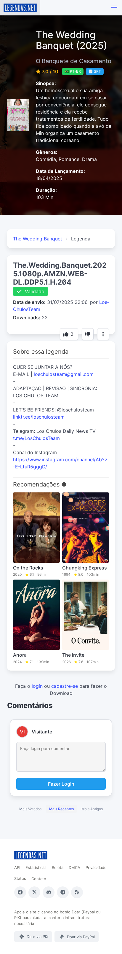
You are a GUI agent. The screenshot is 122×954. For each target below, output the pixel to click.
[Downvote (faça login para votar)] (88, 334)
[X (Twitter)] (34, 892)
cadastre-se (64, 686)
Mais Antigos (92, 809)
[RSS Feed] (77, 892)
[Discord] (48, 892)
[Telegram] (63, 892)
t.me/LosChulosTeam (36, 438)
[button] (114, 8)
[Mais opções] (103, 334)
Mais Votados (30, 809)
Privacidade (96, 867)
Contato (38, 878)
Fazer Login (61, 784)
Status (20, 878)
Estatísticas (35, 867)
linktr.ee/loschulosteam (39, 417)
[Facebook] (20, 892)
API (17, 867)
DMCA (74, 867)
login (37, 686)
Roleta (57, 867)
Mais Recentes (61, 809)
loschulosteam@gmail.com (64, 374)
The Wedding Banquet (37, 239)
